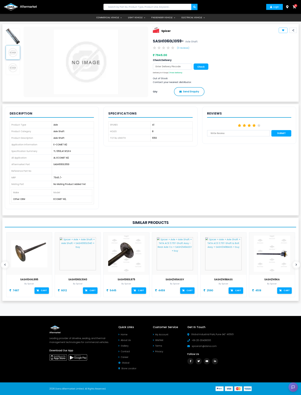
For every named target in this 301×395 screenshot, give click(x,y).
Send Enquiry (191, 91)
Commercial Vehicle (108, 17)
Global (125, 362)
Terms (158, 345)
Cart (44, 290)
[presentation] (5, 265)
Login (276, 6)
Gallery (125, 345)
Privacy (159, 351)
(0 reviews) (183, 47)
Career (124, 357)
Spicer (166, 31)
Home (124, 334)
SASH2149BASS (223, 279)
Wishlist (159, 340)
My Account (161, 334)
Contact (125, 351)
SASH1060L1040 (77, 279)
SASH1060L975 (126, 279)
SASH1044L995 (29, 279)
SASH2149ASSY (175, 279)
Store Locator (128, 368)
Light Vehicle (135, 17)
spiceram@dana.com (204, 346)
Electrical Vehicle (192, 17)
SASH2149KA (272, 279)
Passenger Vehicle (162, 17)
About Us (126, 340)
